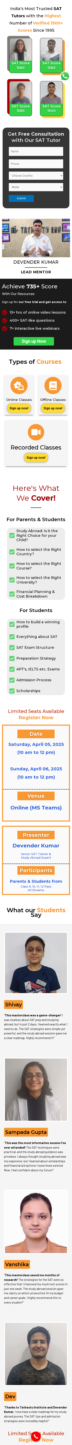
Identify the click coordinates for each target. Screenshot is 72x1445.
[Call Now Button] (36, 1437)
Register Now (36, 717)
